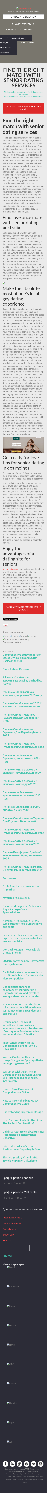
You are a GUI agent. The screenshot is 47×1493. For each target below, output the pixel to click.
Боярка (9, 1476)
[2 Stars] (14, 636)
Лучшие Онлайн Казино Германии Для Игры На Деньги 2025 (22, 732)
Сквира (14, 1479)
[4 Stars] (31, 636)
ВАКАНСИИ (8, 1235)
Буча (13, 1476)
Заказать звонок (23, 16)
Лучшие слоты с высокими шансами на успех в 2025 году (22, 771)
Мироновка (39, 1476)
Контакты (27, 42)
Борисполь (9, 1474)
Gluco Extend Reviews (16, 669)
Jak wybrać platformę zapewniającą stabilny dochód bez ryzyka (23, 680)
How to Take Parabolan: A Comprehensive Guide (18, 1091)
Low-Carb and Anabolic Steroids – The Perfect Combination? (23, 1122)
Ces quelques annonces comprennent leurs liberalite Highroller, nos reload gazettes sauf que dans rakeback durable (21, 991)
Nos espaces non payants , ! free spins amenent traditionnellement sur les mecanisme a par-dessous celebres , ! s (23, 1009)
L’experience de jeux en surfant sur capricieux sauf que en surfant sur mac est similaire (23, 938)
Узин (35, 1479)
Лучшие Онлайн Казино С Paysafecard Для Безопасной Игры (21, 717)
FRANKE (7, 1240)
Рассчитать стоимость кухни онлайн (23, 108)
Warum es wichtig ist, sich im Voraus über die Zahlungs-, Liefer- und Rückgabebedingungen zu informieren (22, 1076)
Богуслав (32, 1476)
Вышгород (35, 1474)
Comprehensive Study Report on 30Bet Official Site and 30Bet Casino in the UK (22, 657)
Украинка (40, 1479)
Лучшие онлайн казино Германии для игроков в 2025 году (21, 758)
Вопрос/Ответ (18, 38)
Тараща (26, 1479)
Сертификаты (9, 1229)
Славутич (20, 1479)
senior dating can (11, 569)
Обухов (22, 1474)
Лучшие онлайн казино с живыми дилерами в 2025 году (22, 693)
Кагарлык (26, 1476)
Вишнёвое (28, 1474)
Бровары (16, 1474)
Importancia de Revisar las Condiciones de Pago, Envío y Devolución (20, 1045)
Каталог (11, 29)
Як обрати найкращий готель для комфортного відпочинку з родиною (22, 923)
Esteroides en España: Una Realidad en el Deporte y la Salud (22, 1147)
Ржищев (8, 1479)
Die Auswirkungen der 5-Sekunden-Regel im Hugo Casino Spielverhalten (23, 909)
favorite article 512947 (17, 897)
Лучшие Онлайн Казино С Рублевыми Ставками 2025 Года (23, 745)
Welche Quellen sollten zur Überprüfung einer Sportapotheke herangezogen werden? (23, 1060)
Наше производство (12, 1223)
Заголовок (9, 878)
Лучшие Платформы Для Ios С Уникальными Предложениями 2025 (22, 855)
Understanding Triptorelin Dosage (23, 1111)
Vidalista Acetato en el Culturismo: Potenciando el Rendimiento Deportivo (23, 1134)
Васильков (19, 1476)
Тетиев (31, 1479)
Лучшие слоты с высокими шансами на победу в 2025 (20, 782)
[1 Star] (6, 636)
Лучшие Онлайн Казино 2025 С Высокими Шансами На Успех (22, 705)
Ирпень (41, 1474)
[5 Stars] (7, 639)
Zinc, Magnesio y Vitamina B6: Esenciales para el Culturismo (20, 1159)
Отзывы (26, 29)
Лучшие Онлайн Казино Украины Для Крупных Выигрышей (23, 820)
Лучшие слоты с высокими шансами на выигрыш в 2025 (21, 842)
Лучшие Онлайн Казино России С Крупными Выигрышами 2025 (23, 868)
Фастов (25, 1482)
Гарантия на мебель (12, 1218)
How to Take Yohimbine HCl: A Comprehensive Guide (20, 1102)
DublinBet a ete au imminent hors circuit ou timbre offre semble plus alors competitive (23, 975)
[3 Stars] (23, 636)
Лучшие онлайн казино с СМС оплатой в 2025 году (21, 808)
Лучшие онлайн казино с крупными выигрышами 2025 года (21, 795)
